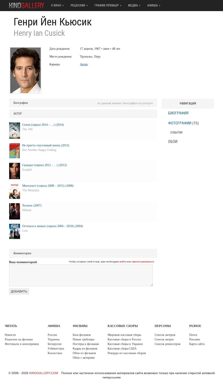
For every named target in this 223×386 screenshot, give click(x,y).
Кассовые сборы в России (124, 339)
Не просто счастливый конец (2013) (45, 145)
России (52, 335)
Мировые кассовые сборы (124, 335)
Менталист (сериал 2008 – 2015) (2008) (48, 185)
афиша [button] (152, 5)
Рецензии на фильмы (19, 339)
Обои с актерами (84, 357)
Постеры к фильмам (86, 344)
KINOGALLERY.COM (43, 373)
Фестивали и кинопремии (22, 344)
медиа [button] (133, 5)
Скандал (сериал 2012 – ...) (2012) (44, 165)
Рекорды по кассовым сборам (127, 353)
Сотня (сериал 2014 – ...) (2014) (43, 124)
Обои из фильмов (84, 353)
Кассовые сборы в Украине (125, 344)
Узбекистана (56, 348)
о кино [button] (56, 5)
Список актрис (164, 339)
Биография (178, 113)
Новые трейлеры (83, 339)
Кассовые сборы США (122, 348)
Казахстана (55, 353)
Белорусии (55, 344)
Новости (10, 335)
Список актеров (165, 335)
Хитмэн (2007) (32, 205)
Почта (193, 335)
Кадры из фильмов (85, 348)
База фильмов (82, 335)
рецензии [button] (78, 5)
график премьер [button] (107, 5)
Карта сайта (196, 344)
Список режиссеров (168, 344)
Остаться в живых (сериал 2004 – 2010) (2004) (52, 226)
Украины (53, 339)
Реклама (194, 339)
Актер (84, 64)
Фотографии (179, 123)
